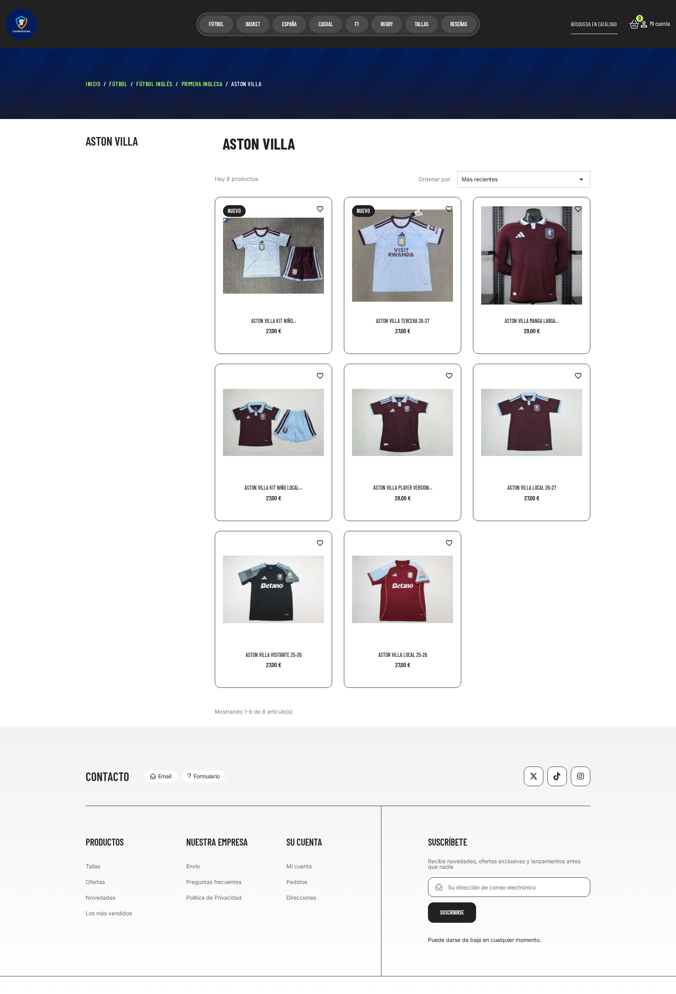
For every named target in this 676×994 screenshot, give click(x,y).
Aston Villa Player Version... (402, 488)
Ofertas (95, 882)
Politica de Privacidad (214, 897)
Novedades (100, 897)
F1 (357, 24)
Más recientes (524, 179)
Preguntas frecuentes (213, 882)
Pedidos (296, 882)
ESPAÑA (289, 24)
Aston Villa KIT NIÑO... (273, 321)
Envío (193, 866)
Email (164, 776)
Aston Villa (112, 141)
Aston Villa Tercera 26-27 (402, 321)
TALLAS (421, 24)
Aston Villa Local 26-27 (531, 488)
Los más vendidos (109, 913)
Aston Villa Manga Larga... (532, 321)
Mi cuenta (299, 866)
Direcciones (301, 897)
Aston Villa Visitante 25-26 (274, 655)
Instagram (580, 776)
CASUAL (325, 24)
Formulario (207, 776)
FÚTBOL (216, 24)
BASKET (253, 24)
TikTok (557, 776)
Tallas (93, 866)
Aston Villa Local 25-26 (402, 655)
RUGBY (387, 24)
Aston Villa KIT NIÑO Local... (273, 488)
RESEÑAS (458, 24)
